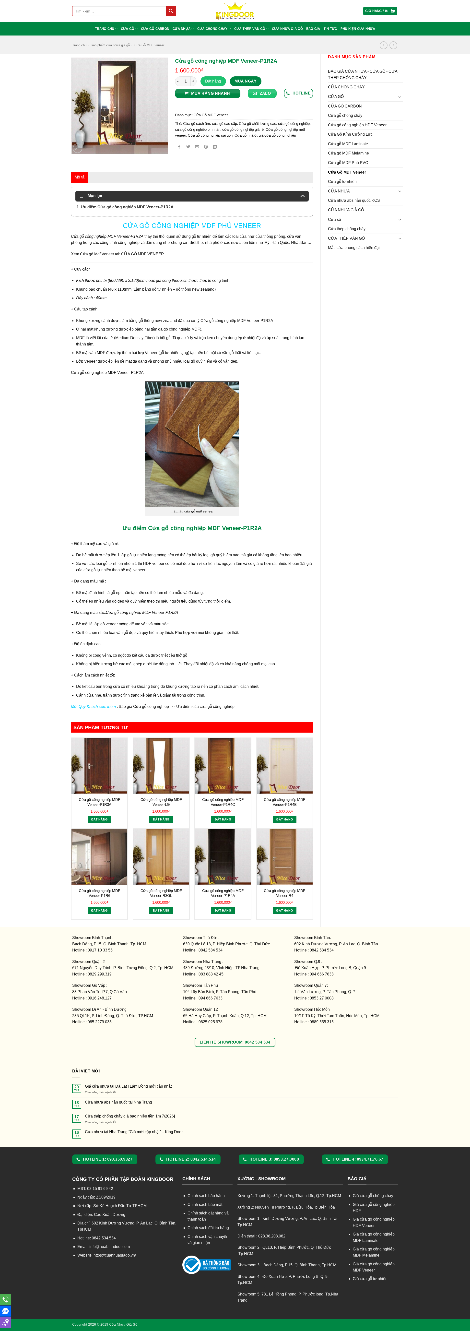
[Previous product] (393, 45)
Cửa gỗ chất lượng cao (257, 123)
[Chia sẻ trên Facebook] (179, 147)
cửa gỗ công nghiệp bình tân (197, 129)
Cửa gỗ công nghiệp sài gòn (210, 135)
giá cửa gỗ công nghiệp (277, 135)
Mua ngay (246, 81)
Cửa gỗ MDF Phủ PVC (348, 163)
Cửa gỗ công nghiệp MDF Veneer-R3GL (161, 893)
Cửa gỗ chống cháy (345, 115)
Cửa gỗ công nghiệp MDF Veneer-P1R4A (223, 893)
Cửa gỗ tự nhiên (342, 181)
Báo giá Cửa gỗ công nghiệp (144, 706)
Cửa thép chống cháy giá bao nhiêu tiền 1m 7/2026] (130, 1116)
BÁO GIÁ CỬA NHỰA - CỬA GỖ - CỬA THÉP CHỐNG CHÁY (362, 74)
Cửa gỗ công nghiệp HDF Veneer (357, 125)
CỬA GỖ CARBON (155, 29)
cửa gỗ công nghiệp (294, 123)
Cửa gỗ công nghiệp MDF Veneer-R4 (284, 893)
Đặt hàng (213, 81)
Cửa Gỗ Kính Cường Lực (350, 134)
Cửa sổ (334, 219)
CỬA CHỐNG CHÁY (212, 29)
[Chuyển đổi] (400, 97)
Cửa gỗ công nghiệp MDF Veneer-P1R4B (284, 802)
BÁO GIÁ (313, 29)
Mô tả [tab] (80, 177)
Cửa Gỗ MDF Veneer (149, 45)
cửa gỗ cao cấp (224, 123)
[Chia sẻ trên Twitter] (188, 147)
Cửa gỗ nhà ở (246, 135)
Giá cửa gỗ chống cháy (373, 1196)
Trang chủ (79, 45)
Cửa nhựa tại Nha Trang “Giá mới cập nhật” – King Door (134, 1132)
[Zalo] (5, 1311)
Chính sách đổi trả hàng (208, 1228)
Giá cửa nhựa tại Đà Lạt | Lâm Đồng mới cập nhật (128, 1086)
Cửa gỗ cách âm (196, 123)
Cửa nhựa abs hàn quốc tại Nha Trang (118, 1102)
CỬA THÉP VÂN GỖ (249, 29)
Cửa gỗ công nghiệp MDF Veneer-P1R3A (99, 802)
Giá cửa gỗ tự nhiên (370, 1279)
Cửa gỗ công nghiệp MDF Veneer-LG (161, 802)
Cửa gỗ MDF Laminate (348, 144)
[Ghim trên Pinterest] (206, 147)
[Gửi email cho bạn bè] (197, 147)
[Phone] (5, 1299)
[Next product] (383, 45)
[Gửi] (171, 11)
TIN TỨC (330, 29)
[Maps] (5, 1322)
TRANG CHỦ (104, 29)
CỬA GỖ (127, 29)
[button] (380, 11)
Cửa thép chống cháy (346, 229)
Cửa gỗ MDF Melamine (348, 153)
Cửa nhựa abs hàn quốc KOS (354, 200)
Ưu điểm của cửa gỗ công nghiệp (205, 706)
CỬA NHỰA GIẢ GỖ (287, 29)
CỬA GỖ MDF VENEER (142, 254)
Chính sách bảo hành (206, 1196)
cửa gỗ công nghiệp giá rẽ (243, 129)
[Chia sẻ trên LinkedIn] (215, 147)
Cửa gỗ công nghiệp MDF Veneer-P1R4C (223, 802)
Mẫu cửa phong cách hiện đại (354, 248)
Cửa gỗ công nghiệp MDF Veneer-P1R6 (99, 893)
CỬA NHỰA (181, 29)
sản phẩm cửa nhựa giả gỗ (110, 45)
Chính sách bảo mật (205, 1204)
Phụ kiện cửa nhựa (358, 29)
